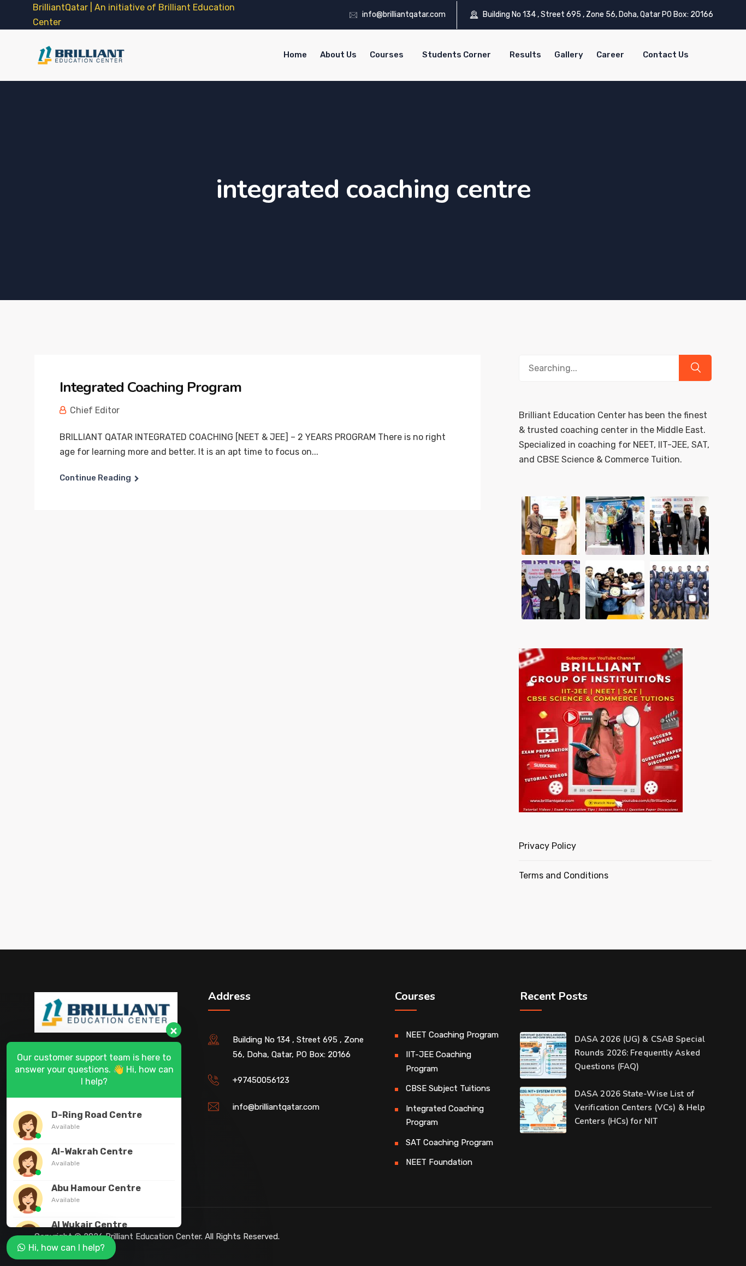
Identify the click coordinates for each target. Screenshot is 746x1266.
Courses (387, 55)
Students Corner (456, 55)
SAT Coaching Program (449, 1142)
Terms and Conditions (563, 875)
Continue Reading (95, 478)
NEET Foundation (439, 1162)
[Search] (695, 368)
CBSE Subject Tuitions (448, 1088)
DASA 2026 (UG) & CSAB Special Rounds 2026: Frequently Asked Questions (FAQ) (640, 1053)
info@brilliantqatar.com (404, 14)
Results (525, 55)
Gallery (568, 55)
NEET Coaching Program (452, 1035)
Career (610, 55)
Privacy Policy (547, 846)
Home (295, 55)
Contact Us (666, 55)
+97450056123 (261, 1080)
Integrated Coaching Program (150, 387)
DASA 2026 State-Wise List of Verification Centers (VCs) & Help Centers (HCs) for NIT (640, 1107)
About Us (338, 55)
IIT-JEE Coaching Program (438, 1062)
